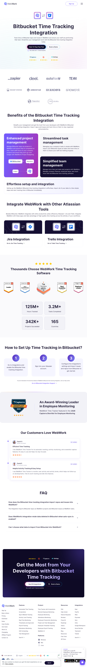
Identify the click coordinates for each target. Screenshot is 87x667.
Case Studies (5, 624)
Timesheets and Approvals (26, 623)
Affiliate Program (6, 635)
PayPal (77, 612)
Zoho (76, 623)
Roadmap (63, 623)
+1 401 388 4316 (8, 655)
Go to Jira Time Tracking (15, 243)
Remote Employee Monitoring (46, 612)
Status (62, 625)
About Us (4, 629)
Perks (3, 621)
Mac (42, 642)
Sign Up (71, 4)
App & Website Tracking (25, 614)
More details (9, 664)
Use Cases (5, 626)
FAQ (62, 609)
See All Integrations (35, 584)
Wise (76, 614)
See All (21, 637)
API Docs (63, 639)
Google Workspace (80, 625)
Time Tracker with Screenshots (46, 609)
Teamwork (78, 631)
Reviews (63, 617)
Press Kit (63, 620)
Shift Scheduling (23, 631)
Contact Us (5, 637)
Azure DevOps (79, 628)
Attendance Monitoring (25, 628)
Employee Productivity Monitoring (47, 620)
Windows (43, 639)
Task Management (24, 633)
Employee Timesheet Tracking (46, 625)
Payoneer (77, 617)
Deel (76, 609)
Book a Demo (53, 47)
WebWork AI (41, 631)
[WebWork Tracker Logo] (11, 3)
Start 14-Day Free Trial (36, 47)
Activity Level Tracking (25, 617)
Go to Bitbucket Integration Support (43, 383)
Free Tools (64, 636)
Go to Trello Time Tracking (56, 243)
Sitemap (63, 628)
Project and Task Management (46, 623)
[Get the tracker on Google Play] (69, 661)
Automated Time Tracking (26, 609)
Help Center (64, 612)
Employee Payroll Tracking (45, 628)
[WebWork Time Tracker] (8, 605)
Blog (62, 631)
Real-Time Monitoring (25, 620)
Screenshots (22, 612)
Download (4, 618)
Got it (49, 663)
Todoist (77, 633)
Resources (64, 633)
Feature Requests (66, 614)
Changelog (5, 632)
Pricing (4, 616)
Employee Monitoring (44, 614)
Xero (76, 620)
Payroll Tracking (23, 625)
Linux (42, 645)
